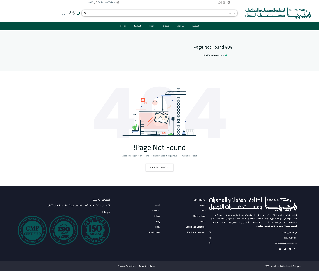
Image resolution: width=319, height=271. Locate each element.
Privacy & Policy (124, 266)
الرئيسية (195, 26)
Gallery (157, 216)
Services (156, 211)
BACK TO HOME (158, 168)
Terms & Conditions (147, 266)
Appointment (154, 232)
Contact (202, 221)
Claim (133, 266)
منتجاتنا (166, 26)
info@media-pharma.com (286, 243)
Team (203, 211)
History (157, 227)
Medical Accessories (196, 232)
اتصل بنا (137, 26)
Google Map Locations (195, 227)
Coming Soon (199, 216)
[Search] (85, 13)
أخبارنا (151, 26)
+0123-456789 (290, 238)
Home (222, 55)
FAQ (158, 221)
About (123, 26)
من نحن (180, 26)
